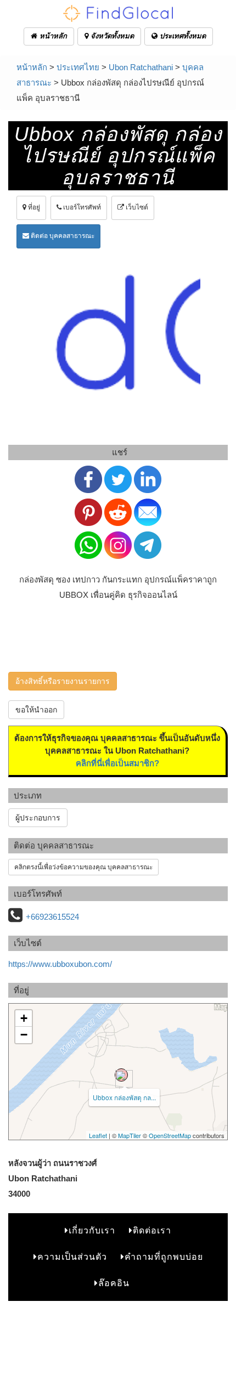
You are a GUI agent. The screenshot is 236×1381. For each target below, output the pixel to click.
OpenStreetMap (170, 1135)
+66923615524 (52, 916)
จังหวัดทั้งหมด (111, 36)
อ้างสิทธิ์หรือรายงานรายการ (62, 681)
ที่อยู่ (33, 207)
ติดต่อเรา (152, 1230)
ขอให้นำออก (36, 709)
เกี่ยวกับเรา (92, 1230)
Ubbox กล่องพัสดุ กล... (124, 1097)
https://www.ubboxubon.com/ (60, 964)
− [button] (23, 1035)
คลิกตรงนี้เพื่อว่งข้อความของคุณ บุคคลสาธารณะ (83, 867)
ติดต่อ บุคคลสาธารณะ (61, 236)
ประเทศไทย (78, 67)
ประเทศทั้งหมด (182, 36)
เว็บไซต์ (136, 207)
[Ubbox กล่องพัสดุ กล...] (121, 1075)
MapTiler (129, 1135)
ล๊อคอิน (114, 1283)
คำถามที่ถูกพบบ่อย (164, 1256)
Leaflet (98, 1135)
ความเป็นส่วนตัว (72, 1256)
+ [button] (23, 1018)
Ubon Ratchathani (141, 67)
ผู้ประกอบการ (37, 817)
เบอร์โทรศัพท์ (81, 207)
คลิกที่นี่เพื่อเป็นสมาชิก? (117, 763)
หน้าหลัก (52, 36)
